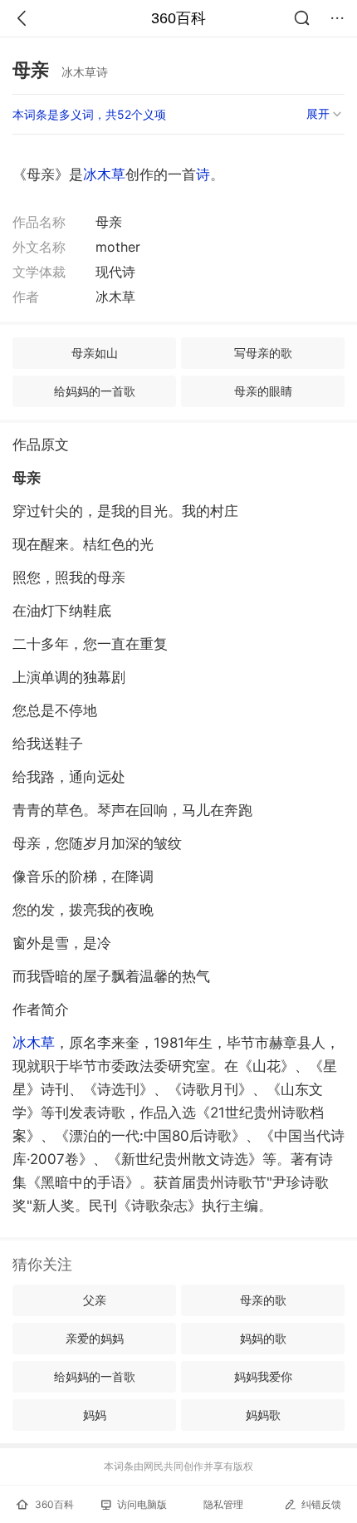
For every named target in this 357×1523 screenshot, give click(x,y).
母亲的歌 (263, 1300)
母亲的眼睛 (263, 391)
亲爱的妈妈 (95, 1338)
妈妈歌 (263, 1415)
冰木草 (104, 174)
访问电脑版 (142, 1504)
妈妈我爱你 (263, 1376)
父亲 (94, 1300)
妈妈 (94, 1415)
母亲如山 (94, 353)
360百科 (178, 18)
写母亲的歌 (263, 353)
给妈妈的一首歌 (94, 391)
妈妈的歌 (263, 1338)
